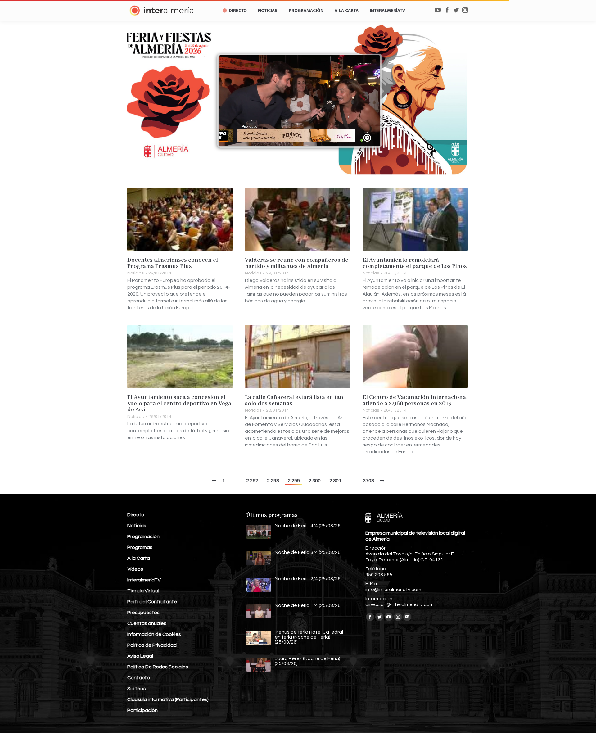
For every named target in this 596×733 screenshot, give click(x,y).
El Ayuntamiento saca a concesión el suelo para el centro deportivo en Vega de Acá (179, 403)
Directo (135, 514)
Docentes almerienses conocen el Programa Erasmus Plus (172, 263)
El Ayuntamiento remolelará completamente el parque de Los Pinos (415, 263)
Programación (143, 536)
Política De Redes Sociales (157, 666)
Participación (142, 710)
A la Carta (138, 558)
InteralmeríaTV (144, 579)
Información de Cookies (154, 634)
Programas (139, 547)
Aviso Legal (140, 656)
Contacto (138, 677)
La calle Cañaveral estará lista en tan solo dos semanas (294, 400)
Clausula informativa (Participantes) (168, 699)
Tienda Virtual (143, 590)
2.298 (273, 480)
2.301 (335, 480)
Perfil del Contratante (152, 601)
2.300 (315, 480)
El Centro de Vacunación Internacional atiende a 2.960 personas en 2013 (415, 400)
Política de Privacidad (152, 645)
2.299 (294, 480)
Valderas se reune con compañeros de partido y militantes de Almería (296, 263)
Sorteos (136, 688)
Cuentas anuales (146, 623)
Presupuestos (143, 612)
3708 (368, 480)
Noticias (135, 273)
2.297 (252, 480)
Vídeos (135, 569)
